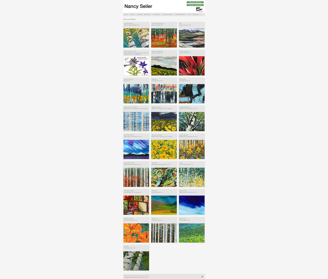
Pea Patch (154, 163)
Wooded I (154, 79)
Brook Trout (183, 218)
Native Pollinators (168, 14)
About (126, 14)
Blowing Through (156, 107)
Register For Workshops (195, 2)
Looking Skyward (128, 23)
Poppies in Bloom (128, 218)
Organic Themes (135, 277)
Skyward (126, 246)
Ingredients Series (129, 190)
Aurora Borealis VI (129, 135)
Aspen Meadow (184, 135)
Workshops (147, 14)
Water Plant (183, 79)
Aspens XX (155, 218)
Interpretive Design (180, 14)
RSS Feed (142, 277)
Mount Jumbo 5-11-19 (130, 51)
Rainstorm (154, 190)
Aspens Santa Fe (128, 79)
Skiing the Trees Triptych (130, 107)
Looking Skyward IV (185, 107)
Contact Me (196, 14)
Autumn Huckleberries (158, 23)
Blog (189, 14)
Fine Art (132, 14)
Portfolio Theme (127, 277)
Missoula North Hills (157, 51)
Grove (181, 163)
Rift (180, 23)
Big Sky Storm (183, 190)
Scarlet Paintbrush (184, 51)
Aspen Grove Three (129, 163)
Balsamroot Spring (157, 135)
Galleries (139, 14)
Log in (146, 277)
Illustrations (156, 14)
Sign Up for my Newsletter (195, 5)
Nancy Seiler (164, 5)
